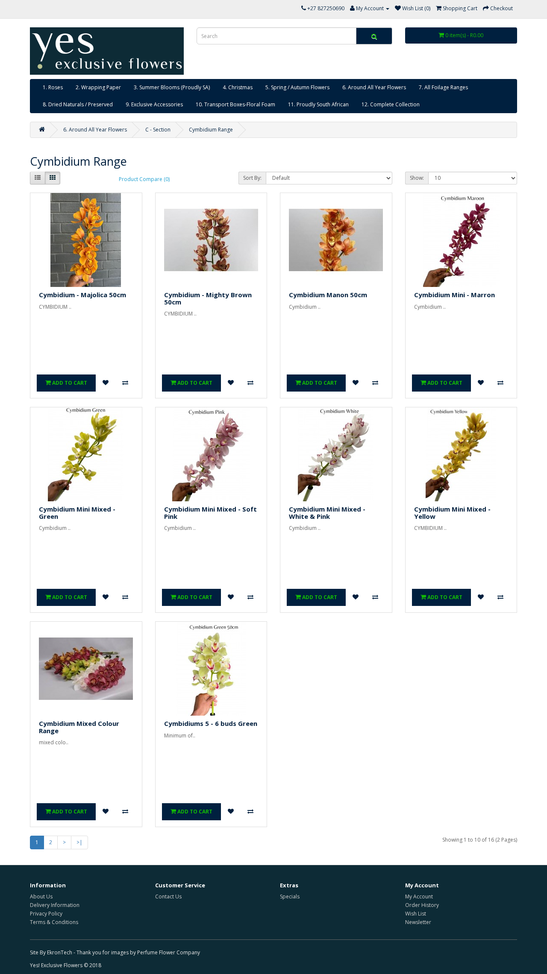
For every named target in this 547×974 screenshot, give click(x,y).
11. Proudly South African (318, 104)
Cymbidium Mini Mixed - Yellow (452, 513)
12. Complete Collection (391, 104)
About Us (41, 896)
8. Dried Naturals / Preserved (78, 104)
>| (79, 842)
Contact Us (168, 896)
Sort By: (252, 177)
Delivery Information (54, 905)
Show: (417, 177)
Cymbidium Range (211, 129)
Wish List (415, 913)
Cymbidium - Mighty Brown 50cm (208, 298)
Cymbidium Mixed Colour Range (79, 727)
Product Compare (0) (144, 179)
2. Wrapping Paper (98, 87)
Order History (422, 905)
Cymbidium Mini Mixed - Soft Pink (210, 513)
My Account (419, 896)
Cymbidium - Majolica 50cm (82, 294)
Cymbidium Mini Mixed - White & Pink (327, 513)
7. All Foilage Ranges (443, 87)
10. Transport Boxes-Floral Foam (235, 104)
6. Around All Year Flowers (374, 87)
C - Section (158, 129)
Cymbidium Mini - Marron (454, 294)
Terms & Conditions (54, 922)
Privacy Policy (46, 913)
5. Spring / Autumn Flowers (297, 87)
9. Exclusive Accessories (154, 104)
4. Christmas (238, 87)
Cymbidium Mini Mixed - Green (77, 513)
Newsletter (418, 922)
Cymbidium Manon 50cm (328, 294)
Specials (290, 896)
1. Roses (53, 87)
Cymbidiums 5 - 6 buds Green (210, 723)
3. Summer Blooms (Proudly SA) (172, 87)
